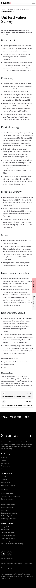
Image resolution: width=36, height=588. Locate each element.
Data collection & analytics (9, 513)
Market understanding (8, 504)
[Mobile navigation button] (33, 3)
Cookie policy (18, 563)
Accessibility (5, 529)
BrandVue (4, 477)
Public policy (5, 510)
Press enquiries (5, 466)
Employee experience (7, 502)
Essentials (4, 480)
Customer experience (7, 499)
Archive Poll (25, 9)
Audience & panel (6, 516)
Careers (3, 460)
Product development (7, 507)
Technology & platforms (8, 519)
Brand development (7, 493)
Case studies (5, 463)
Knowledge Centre (13, 9)
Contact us (4, 469)
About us (4, 457)
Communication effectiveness (10, 496)
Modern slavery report (7, 538)
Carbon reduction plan (7, 532)
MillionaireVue (5, 482)
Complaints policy (6, 568)
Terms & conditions (7, 563)
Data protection (6, 527)
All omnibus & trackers (8, 485)
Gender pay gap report (8, 535)
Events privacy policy (7, 541)
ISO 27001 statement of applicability (12, 544)
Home (3, 9)
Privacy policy (28, 563)
